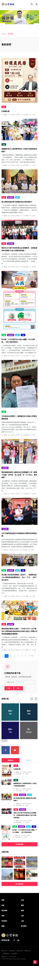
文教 (23, 335)
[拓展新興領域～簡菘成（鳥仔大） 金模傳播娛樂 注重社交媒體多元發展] (7, 874)
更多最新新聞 (19, 844)
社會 (4, 335)
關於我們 (19, 950)
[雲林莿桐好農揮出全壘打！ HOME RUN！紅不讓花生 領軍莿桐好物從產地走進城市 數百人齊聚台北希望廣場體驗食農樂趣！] (20, 610)
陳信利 (5, 165)
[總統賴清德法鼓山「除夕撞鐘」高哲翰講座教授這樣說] (19, 874)
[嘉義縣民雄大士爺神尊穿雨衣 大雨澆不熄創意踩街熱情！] (20, 129)
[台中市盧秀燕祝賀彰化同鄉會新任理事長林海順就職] (20, 511)
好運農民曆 (6, 111)
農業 (4, 243)
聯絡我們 (27, 950)
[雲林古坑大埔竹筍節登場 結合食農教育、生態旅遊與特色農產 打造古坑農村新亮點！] (20, 229)
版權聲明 (14, 953)
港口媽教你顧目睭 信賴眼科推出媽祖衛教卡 (17, 202)
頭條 (4, 107)
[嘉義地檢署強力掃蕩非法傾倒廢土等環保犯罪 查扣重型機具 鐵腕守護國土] (32, 862)
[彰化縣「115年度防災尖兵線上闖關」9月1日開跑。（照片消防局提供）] (20, 301)
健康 (17, 197)
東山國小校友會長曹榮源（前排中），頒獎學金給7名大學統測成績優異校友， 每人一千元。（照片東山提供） (19, 577)
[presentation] (2, 25)
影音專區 (24, 926)
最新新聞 (10, 760)
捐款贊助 (12, 950)
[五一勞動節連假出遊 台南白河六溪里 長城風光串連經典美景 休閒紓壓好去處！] (32, 874)
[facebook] (6, 750)
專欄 (3, 926)
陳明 (5, 550)
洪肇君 (5, 215)
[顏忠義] (19, 17)
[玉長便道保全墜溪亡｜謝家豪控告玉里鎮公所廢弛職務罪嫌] (20, 384)
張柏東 (5, 435)
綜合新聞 (10, 197)
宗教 (4, 144)
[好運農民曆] (20, 80)
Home (3, 34)
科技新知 (4, 921)
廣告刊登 (4, 950)
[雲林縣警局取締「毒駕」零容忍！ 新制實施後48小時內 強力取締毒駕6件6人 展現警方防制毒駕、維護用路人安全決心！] (7, 862)
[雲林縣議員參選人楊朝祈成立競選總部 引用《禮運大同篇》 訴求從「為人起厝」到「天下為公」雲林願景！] (20, 451)
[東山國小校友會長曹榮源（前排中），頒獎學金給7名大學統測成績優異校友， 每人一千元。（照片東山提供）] (20, 560)
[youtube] (15, 750)
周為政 (5, 356)
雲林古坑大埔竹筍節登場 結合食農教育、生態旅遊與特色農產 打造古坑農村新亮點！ (25, 815)
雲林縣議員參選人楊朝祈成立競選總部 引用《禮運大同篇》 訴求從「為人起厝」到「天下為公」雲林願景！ (19, 474)
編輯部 (5, 114)
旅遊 (3, 915)
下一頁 (31, 656)
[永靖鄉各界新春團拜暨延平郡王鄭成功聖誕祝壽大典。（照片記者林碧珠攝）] (19, 862)
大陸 (22, 921)
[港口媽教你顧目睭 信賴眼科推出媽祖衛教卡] (20, 181)
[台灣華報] (8, 4)
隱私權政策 (6, 953)
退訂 (18, 688)
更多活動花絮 (19, 884)
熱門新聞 (28, 760)
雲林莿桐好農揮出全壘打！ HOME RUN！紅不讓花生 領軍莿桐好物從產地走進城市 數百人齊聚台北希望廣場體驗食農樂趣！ (20, 631)
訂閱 (9, 688)
